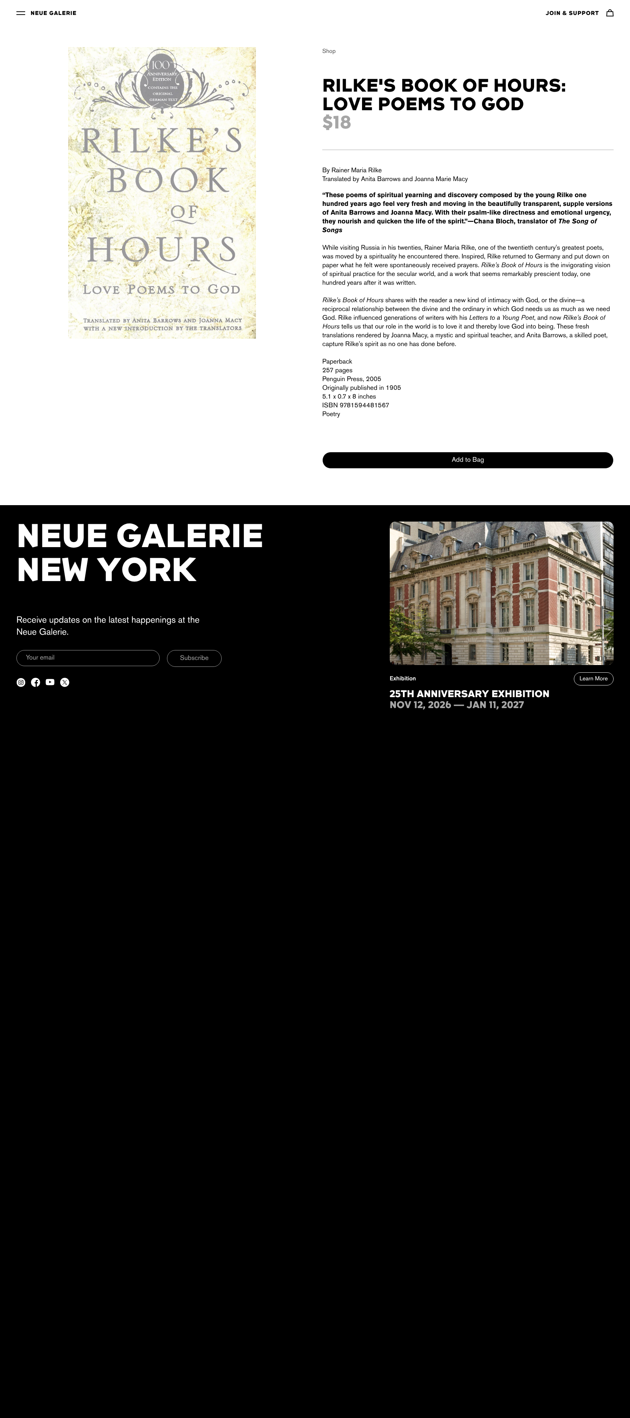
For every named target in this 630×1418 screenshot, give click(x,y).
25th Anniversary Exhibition (470, 694)
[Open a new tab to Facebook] (35, 682)
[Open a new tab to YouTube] (50, 682)
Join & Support (572, 13)
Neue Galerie (54, 13)
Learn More (594, 679)
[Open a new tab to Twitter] (64, 682)
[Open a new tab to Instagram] (21, 682)
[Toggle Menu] (21, 13)
